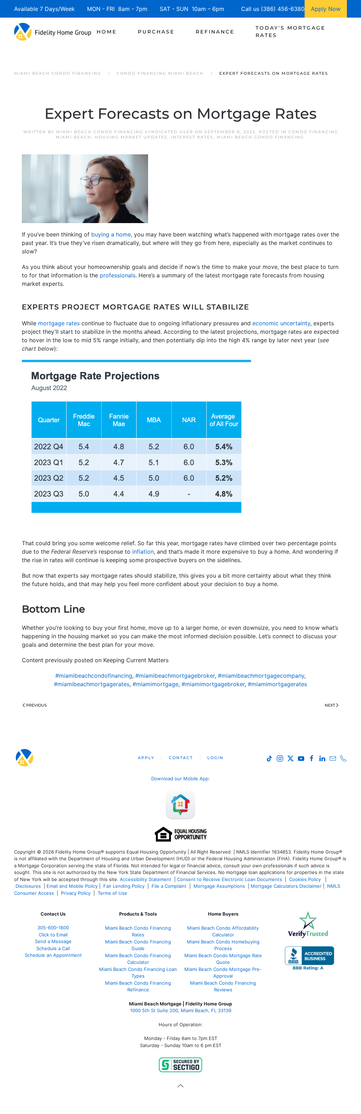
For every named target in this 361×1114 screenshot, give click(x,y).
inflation (143, 551)
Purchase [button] (156, 32)
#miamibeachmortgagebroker (175, 675)
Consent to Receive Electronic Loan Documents (229, 879)
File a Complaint (170, 886)
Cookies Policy (305, 879)
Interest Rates (192, 137)
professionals (117, 275)
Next (330, 705)
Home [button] (107, 32)
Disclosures (28, 886)
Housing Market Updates (131, 137)
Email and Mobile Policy (72, 886)
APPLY (146, 757)
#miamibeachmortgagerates (91, 684)
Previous (36, 705)
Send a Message (53, 941)
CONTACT (181, 757)
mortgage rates (59, 323)
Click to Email (53, 934)
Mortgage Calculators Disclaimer (286, 886)
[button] (180, 1085)
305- (53, 927)
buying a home (111, 234)
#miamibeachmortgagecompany (261, 675)
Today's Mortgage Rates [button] (290, 31)
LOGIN (215, 757)
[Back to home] (52, 32)
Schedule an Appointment (53, 955)
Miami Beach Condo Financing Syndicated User (124, 131)
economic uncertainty (281, 323)
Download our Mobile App (179, 778)
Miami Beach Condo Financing (260, 137)
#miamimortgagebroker (213, 684)
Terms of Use (113, 893)
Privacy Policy (76, 893)
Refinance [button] (215, 32)
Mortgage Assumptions (219, 886)
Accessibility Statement (145, 879)
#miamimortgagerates (277, 684)
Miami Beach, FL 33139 (180, 1010)
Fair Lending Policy (124, 886)
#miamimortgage (155, 684)
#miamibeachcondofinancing (93, 675)
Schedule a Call (53, 948)
